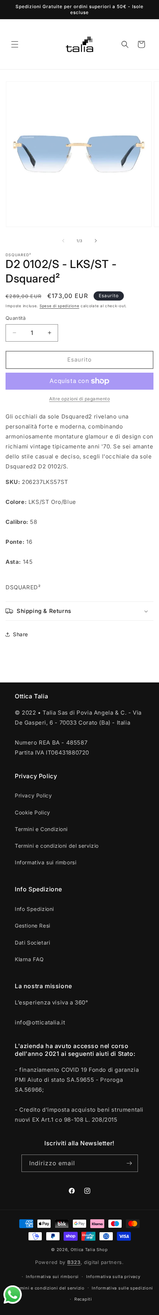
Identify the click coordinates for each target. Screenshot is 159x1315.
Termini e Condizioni (41, 829)
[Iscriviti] (129, 1163)
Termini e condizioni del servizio (57, 846)
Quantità (16, 318)
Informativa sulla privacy (113, 1276)
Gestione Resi (32, 925)
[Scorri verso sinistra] (63, 241)
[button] (15, 44)
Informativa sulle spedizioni (122, 1288)
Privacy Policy (33, 795)
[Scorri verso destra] (96, 241)
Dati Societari (32, 942)
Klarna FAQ (29, 959)
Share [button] (20, 634)
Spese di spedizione (59, 306)
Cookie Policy (32, 812)
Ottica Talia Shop (89, 1249)
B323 (74, 1262)
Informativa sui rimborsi (45, 862)
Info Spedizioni (34, 909)
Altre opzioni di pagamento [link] (79, 398)
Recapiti (83, 1299)
